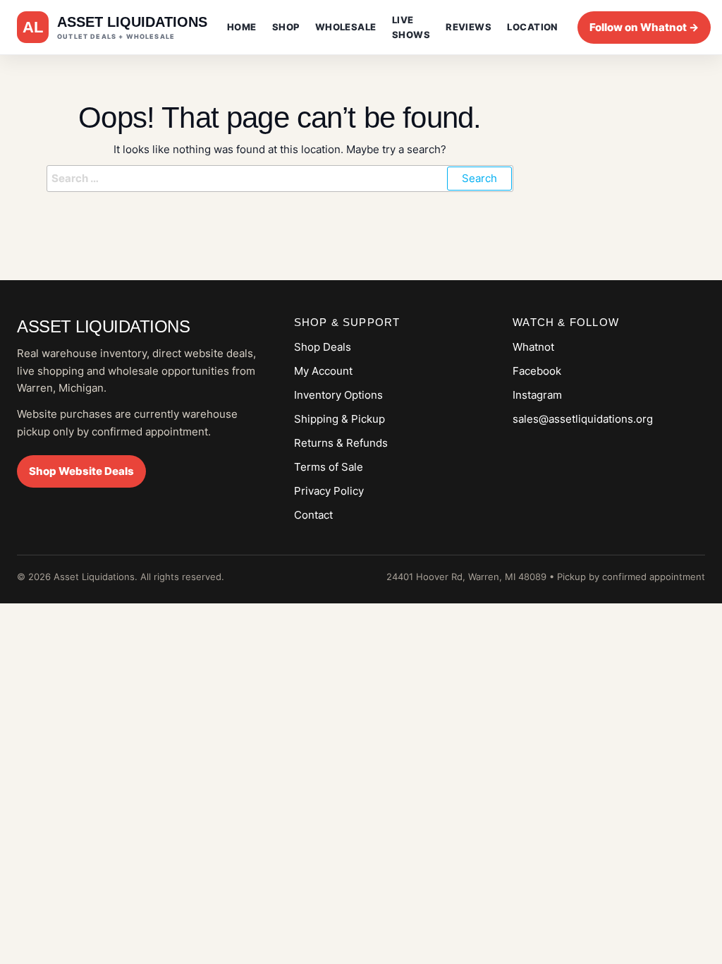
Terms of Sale (328, 467)
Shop (286, 26)
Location (532, 26)
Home (242, 26)
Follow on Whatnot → (644, 27)
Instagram (537, 395)
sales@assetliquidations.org (583, 419)
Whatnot (533, 347)
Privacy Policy (329, 491)
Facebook (537, 371)
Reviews (468, 26)
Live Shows (411, 27)
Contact (313, 515)
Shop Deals (322, 347)
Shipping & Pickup (339, 419)
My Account (323, 371)
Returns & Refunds (341, 443)
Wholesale (346, 26)
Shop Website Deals (81, 471)
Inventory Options (338, 395)
